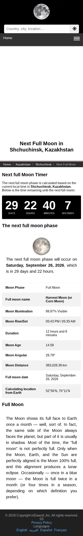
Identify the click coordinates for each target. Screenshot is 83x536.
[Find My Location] (74, 29)
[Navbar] (77, 38)
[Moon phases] (41, 12)
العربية (33, 530)
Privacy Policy (41, 522)
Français (60, 530)
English (22, 530)
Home (7, 38)
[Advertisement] (41, 95)
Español (46, 530)
